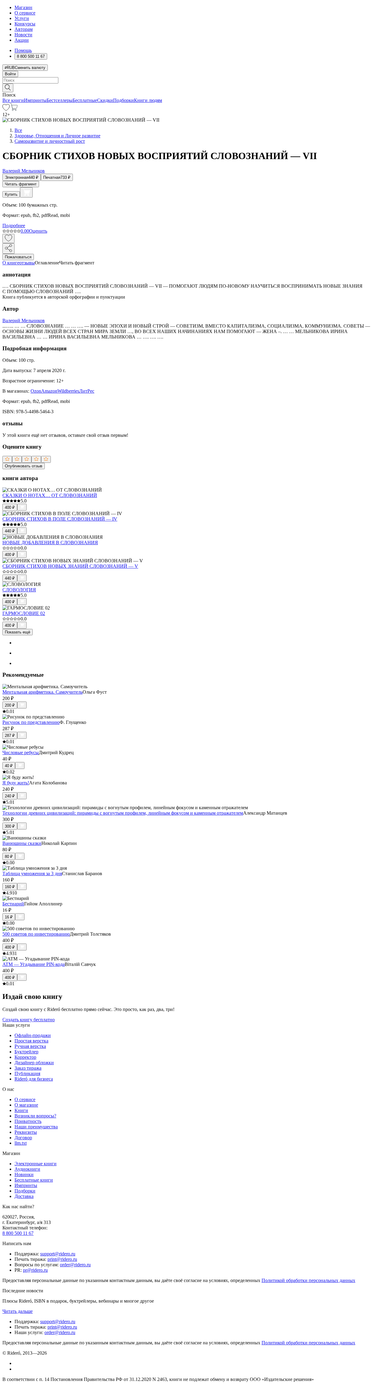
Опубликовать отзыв (23, 466)
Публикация (27, 1073)
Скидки (105, 100)
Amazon (49, 391)
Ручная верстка (30, 1046)
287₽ (10, 735)
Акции (22, 40)
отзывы (27, 262)
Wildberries (68, 391)
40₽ (9, 766)
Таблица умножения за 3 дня (32, 873)
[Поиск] (7, 87)
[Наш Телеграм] (17, 1369)
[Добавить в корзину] (26, 192)
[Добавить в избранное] (8, 238)
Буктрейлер (26, 1051)
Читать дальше (17, 1311)
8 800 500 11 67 (18, 1233)
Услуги (22, 18)
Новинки (24, 1174)
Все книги (13, 100)
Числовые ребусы (20, 752)
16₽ (9, 917)
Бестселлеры (60, 100)
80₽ (9, 856)
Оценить (38, 231)
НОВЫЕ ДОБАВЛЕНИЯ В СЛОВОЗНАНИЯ (50, 542)
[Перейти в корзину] (14, 109)
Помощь (23, 50)
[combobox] (193, 80)
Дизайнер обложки (34, 1062)
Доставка (24, 1196)
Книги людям (148, 100)
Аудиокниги (27, 1169)
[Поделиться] (8, 248)
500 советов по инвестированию (36, 934)
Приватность (28, 1121)
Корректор (25, 1057)
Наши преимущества (36, 1126)
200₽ (10, 705)
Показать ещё (17, 632)
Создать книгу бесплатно (28, 1019)
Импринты (35, 100)
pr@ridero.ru (35, 1270)
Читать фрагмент (21, 184)
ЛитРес (86, 391)
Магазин (23, 7)
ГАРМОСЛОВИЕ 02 (23, 613)
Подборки (123, 100)
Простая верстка (31, 1040)
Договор (23, 1137)
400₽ (10, 507)
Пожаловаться (18, 257)
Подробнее (13, 225)
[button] (193, 87)
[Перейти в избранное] (6, 109)
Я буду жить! (15, 782)
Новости (23, 34)
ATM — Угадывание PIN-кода (33, 964)
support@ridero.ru (57, 1253)
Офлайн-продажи (33, 1035)
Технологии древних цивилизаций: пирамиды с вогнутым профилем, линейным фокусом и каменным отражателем (122, 813)
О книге (10, 262)
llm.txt (21, 1143)
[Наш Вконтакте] (18, 1363)
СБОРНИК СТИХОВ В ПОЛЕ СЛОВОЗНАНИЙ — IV (59, 519)
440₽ (10, 531)
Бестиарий (13, 903)
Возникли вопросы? (35, 1115)
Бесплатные (85, 100)
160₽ (10, 887)
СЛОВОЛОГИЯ (19, 589)
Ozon (36, 391)
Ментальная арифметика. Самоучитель (42, 692)
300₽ (10, 826)
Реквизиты (26, 1132)
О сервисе (25, 12)
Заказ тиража (28, 1068)
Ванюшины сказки (21, 843)
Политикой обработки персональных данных (308, 1280)
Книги (21, 1110)
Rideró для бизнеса (34, 1078)
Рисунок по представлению (31, 722)
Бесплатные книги (34, 1180)
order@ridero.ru (75, 1264)
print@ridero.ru (62, 1259)
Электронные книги (36, 1163)
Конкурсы (25, 23)
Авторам (24, 29)
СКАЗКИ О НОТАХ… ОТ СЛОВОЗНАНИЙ (49, 495)
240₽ (10, 796)
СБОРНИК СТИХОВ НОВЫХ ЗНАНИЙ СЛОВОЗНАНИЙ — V (70, 566)
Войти (10, 74)
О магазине (26, 1104)
